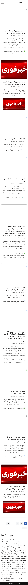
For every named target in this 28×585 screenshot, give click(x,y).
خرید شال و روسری (15, 556)
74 (8, 523)
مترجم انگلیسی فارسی (17, 560)
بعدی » (24, 528)
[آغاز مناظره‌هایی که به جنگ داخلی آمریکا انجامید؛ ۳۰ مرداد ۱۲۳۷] (14, 18)
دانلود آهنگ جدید (8, 554)
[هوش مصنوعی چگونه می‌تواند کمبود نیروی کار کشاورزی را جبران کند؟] (14, 69)
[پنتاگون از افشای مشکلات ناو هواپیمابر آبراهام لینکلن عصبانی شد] (14, 275)
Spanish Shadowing (19, 568)
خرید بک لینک (16, 543)
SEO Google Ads (11, 581)
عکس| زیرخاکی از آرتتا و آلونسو (15, 138)
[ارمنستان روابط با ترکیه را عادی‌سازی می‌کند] (14, 379)
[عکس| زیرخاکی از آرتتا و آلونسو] (14, 126)
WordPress (10, 583)
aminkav (22, 35)
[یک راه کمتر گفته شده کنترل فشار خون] (14, 166)
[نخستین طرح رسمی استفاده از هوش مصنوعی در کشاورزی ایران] (14, 474)
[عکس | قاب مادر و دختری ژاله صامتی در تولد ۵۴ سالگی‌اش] (14, 425)
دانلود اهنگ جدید (21, 541)
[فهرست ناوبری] (2, 2)
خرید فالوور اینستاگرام (10, 541)
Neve (19, 583)
